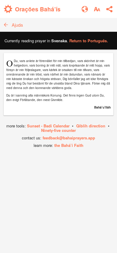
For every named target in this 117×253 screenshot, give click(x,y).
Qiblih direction (90, 126)
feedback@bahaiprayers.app (69, 138)
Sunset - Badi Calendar (48, 126)
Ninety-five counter (58, 130)
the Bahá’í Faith (68, 145)
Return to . (88, 40)
